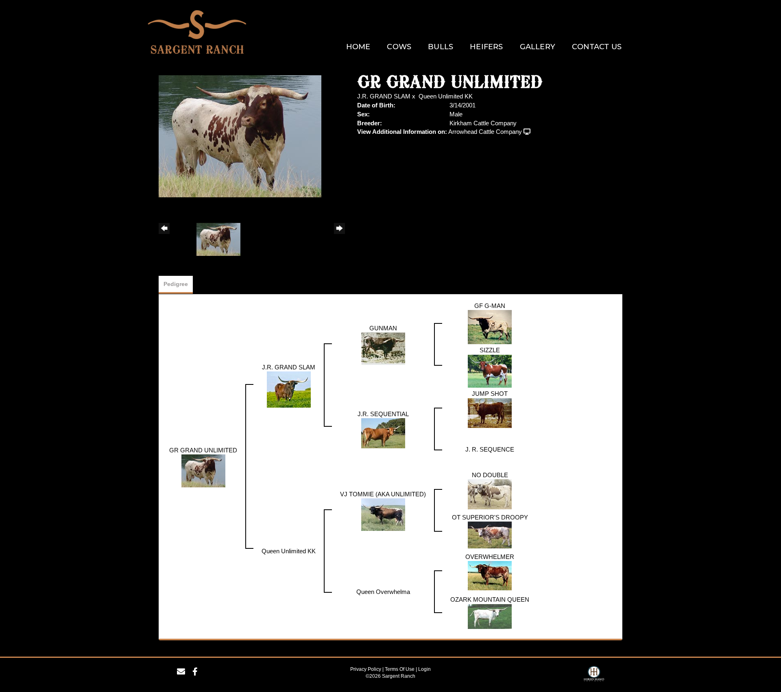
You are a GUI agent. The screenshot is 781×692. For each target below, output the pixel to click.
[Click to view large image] (240, 135)
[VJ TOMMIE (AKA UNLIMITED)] (383, 514)
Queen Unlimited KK (446, 96)
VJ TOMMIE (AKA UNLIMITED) (383, 494)
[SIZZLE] (490, 370)
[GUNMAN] (383, 348)
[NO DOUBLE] (490, 493)
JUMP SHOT (490, 393)
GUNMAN (383, 328)
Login (424, 669)
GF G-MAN (489, 305)
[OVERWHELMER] (490, 575)
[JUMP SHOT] (490, 412)
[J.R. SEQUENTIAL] (383, 432)
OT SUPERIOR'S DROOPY (490, 517)
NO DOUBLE (490, 475)
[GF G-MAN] (490, 326)
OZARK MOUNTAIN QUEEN (489, 599)
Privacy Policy (365, 669)
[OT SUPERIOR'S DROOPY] (490, 534)
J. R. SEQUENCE (489, 449)
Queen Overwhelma (383, 591)
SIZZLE (490, 350)
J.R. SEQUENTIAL (383, 413)
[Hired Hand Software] (594, 675)
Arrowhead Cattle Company (485, 131)
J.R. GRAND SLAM (383, 96)
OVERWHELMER (489, 556)
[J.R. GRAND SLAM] (289, 388)
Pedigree (176, 284)
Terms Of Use (399, 669)
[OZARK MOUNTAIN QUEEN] (490, 615)
